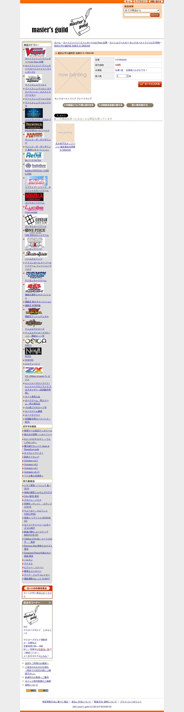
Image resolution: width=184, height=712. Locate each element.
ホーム (57, 42)
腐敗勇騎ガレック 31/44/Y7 (37, 578)
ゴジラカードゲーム (34, 203)
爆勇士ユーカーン (32, 571)
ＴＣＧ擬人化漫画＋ (33, 475)
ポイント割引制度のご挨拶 (38, 681)
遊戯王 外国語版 (33, 305)
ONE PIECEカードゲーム (37, 235)
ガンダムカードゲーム (36, 226)
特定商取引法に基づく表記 (55, 702)
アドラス (28, 563)
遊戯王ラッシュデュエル (37, 316)
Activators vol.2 (31, 464)
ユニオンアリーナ (33, 249)
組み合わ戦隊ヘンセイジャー (38, 434)
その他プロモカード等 (36, 407)
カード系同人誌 (32, 396)
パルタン (28, 560)
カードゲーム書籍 (33, 411)
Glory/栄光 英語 (31, 496)
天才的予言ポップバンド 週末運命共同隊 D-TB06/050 (65, 146)
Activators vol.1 (31, 468)
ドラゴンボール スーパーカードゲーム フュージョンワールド (38, 265)
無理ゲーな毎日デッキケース (38, 430)
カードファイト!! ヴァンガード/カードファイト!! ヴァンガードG (38, 68)
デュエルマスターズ (34, 329)
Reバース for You (33, 160)
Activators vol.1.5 (31, 472)
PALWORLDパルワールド (37, 130)
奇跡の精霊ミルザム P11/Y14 (38, 492)
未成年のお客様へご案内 (37, 677)
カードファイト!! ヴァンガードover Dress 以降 (85, 42)
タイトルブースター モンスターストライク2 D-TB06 (135, 42)
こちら (44, 656)
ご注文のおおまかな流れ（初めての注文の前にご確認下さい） (38, 670)
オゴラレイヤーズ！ (33, 453)
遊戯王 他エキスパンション (38, 301)
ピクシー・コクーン (33, 567)
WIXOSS (29, 360)
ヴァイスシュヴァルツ (36, 85)
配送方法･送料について (105, 702)
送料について (31, 685)
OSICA (28, 345)
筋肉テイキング (31, 457)
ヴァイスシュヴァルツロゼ (38, 99)
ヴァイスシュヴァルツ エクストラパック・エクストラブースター (38, 91)
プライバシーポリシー (131, 702)
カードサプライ (32, 415)
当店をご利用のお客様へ (37, 663)
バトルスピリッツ (33, 259)
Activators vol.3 (31, 460)
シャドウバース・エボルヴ (38, 119)
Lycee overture (31, 212)
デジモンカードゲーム (36, 280)
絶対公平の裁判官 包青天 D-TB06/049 (72, 46)
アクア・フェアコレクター (37, 575)
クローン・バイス (32, 500)
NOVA (28, 356)
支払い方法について (81, 702)
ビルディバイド (32, 364)
